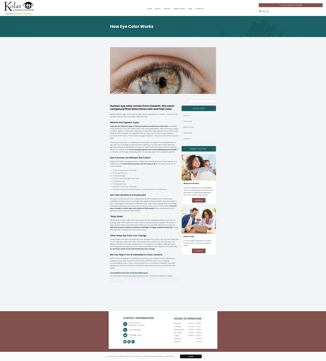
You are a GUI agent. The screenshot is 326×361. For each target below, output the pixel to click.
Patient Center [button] (179, 9)
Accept (190, 356)
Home (149, 9)
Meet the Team (188, 127)
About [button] (157, 9)
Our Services (187, 121)
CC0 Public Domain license (134, 276)
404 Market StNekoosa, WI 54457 (137, 324)
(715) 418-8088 (135, 330)
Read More (198, 200)
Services (167, 9)
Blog (190, 9)
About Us (186, 116)
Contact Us (199, 9)
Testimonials (187, 133)
